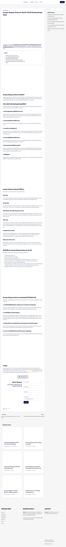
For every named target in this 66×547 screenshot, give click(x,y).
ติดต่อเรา (62, 2)
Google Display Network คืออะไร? (12, 55)
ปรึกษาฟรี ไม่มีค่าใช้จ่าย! (33, 372)
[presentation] (12, 433)
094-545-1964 (47, 540)
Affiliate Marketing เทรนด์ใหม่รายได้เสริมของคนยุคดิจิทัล (34, 415)
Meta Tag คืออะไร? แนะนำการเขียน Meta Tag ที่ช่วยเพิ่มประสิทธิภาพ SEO (33, 467)
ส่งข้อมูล (26, 402)
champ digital (29, 446)
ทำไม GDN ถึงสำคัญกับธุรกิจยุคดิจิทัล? (12, 57)
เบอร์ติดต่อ (26, 392)
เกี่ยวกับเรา (32, 2)
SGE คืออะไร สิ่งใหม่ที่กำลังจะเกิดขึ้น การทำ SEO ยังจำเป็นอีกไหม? (11, 443)
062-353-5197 (47, 541)
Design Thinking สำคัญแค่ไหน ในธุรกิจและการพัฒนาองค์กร (10, 416)
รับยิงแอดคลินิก (29, 371)
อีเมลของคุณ (26, 387)
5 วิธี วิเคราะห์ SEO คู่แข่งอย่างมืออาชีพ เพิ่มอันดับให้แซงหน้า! (12, 467)
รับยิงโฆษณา (3, 517)
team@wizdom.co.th (8, 446)
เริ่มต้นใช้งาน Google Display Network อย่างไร (14, 60)
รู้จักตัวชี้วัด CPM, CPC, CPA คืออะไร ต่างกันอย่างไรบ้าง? (33, 491)
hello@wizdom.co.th (48, 544)
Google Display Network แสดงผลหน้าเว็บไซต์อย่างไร (15, 61)
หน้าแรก (2, 512)
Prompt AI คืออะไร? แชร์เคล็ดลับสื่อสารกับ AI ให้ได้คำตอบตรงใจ (11, 491)
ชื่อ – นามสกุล (26, 382)
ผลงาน (2, 521)
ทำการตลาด (3, 514)
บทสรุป (7, 62)
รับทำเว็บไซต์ (3, 516)
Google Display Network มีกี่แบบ (12, 58)
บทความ (41, 2)
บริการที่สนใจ (26, 396)
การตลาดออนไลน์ (5, 10)
